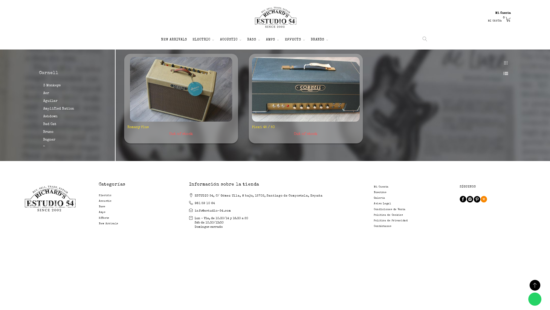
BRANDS (317, 40)
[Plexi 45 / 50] (305, 89)
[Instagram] (470, 199)
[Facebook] (463, 199)
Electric (105, 195)
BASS (251, 40)
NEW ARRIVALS (174, 40)
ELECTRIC (201, 40)
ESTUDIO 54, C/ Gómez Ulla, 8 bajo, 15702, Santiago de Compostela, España (258, 195)
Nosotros (380, 192)
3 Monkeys (52, 85)
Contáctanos (382, 226)
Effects (104, 218)
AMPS (270, 40)
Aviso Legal (382, 204)
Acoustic (105, 201)
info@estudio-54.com (213, 210)
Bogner (49, 140)
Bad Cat (49, 124)
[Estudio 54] (275, 17)
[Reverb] (483, 199)
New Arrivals (108, 224)
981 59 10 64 (205, 203)
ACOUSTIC (229, 40)
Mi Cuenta (503, 13)
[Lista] (506, 73)
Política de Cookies (388, 215)
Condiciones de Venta (389, 209)
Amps (102, 212)
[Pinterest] (477, 199)
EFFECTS (293, 40)
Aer (46, 93)
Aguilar (50, 101)
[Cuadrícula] (506, 63)
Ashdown (50, 116)
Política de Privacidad (391, 221)
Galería (379, 198)
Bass (102, 207)
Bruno (48, 132)
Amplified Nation (58, 109)
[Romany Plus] (181, 89)
